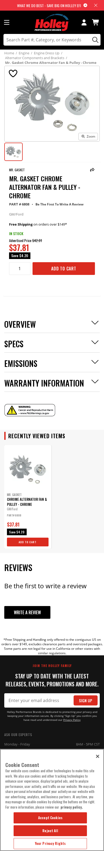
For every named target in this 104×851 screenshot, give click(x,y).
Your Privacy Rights (50, 843)
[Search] (95, 40)
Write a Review (27, 612)
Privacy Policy (72, 720)
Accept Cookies (50, 817)
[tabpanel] (27, 497)
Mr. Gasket (17, 170)
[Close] (97, 756)
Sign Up (85, 700)
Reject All (50, 830)
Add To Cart (63, 268)
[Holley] (52, 22)
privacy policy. (72, 807)
